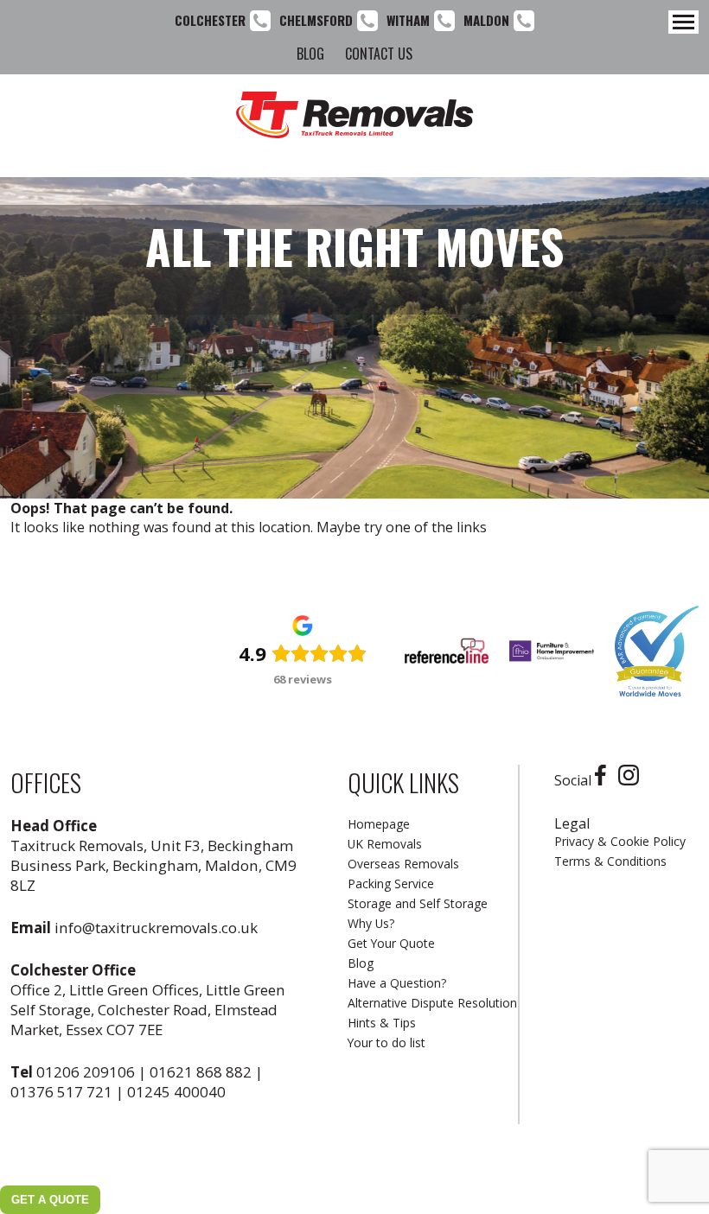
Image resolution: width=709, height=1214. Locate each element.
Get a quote (50, 1199)
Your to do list (386, 1042)
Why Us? (371, 923)
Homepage (379, 824)
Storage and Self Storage (418, 903)
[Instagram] (633, 780)
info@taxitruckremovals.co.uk (156, 928)
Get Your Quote (391, 943)
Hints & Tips (382, 1022)
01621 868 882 (201, 1072)
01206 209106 (85, 1072)
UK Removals (385, 844)
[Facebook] (605, 780)
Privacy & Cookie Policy (620, 841)
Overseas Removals (403, 863)
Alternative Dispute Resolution (432, 1003)
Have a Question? (397, 983)
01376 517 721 (61, 1092)
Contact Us (378, 53)
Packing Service (391, 883)
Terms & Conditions (610, 861)
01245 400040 (176, 1092)
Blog (310, 53)
